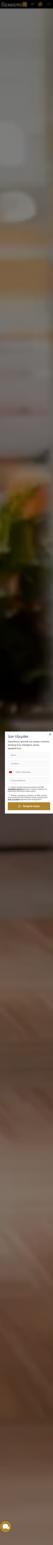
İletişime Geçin (31, 806)
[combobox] (11, 772)
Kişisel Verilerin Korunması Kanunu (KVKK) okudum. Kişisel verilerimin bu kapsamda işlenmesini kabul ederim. (27, 789)
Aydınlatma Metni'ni (15, 789)
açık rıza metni (14, 799)
